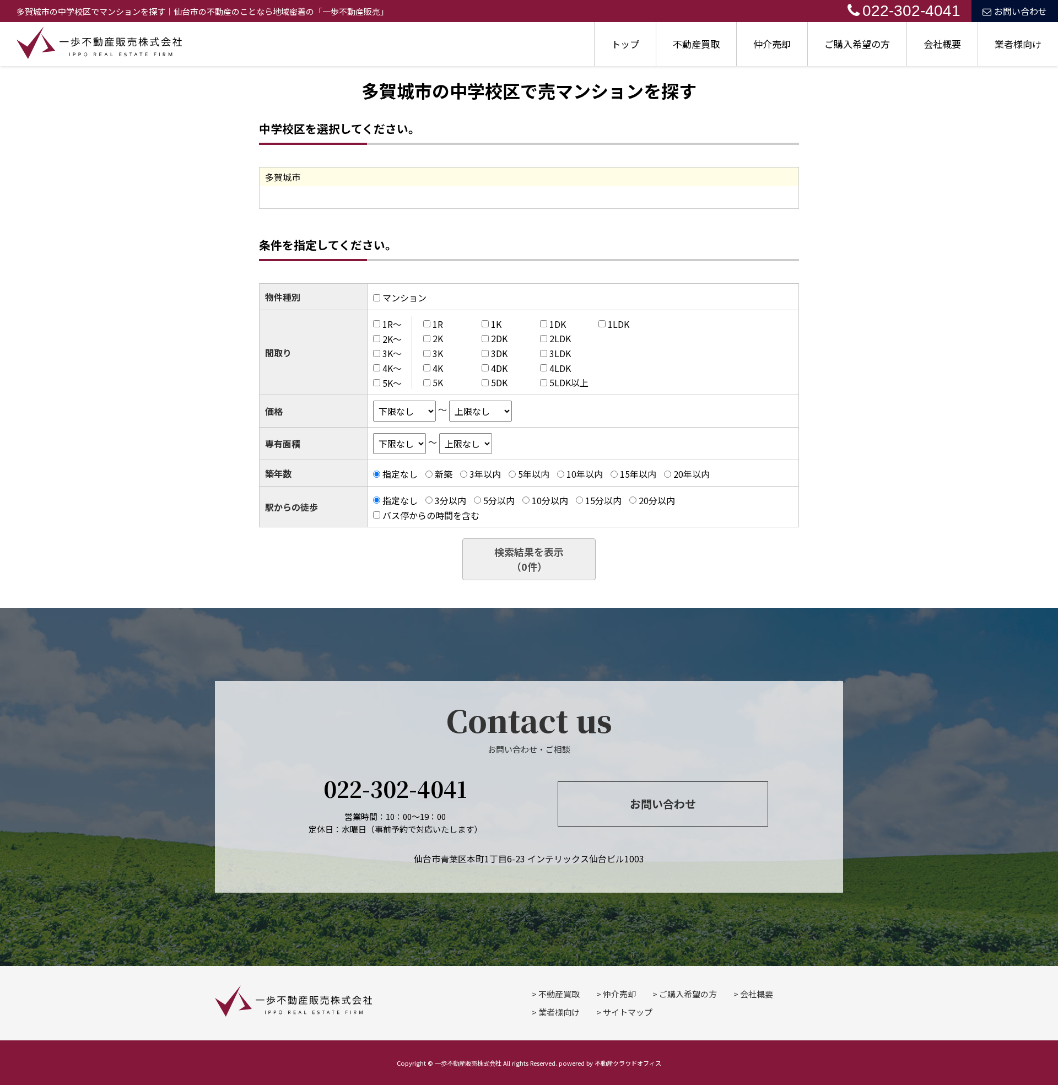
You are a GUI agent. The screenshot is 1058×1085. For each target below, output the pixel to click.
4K (438, 368)
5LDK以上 (569, 382)
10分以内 (550, 500)
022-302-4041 (911, 10)
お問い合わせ (1020, 11)
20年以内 (691, 474)
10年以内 (584, 474)
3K (438, 353)
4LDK (560, 368)
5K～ (392, 382)
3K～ (392, 353)
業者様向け (1018, 44)
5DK (499, 382)
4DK (499, 368)
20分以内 (657, 500)
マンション (404, 297)
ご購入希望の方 (857, 44)
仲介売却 (772, 44)
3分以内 (450, 500)
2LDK (560, 338)
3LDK (560, 353)
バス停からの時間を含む (430, 514)
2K (438, 338)
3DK (499, 353)
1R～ (392, 324)
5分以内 (499, 500)
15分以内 (603, 500)
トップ (625, 44)
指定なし (400, 474)
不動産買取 (696, 44)
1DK (557, 324)
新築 (443, 474)
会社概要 (942, 44)
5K (438, 382)
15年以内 (638, 474)
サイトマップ (627, 1012)
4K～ (392, 368)
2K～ (392, 338)
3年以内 (485, 474)
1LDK (618, 324)
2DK (499, 338)
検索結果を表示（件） (529, 559)
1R (438, 324)
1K (496, 324)
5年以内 (533, 474)
